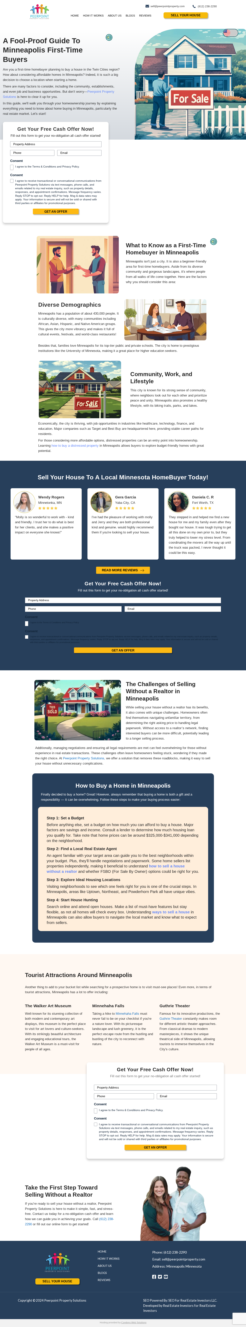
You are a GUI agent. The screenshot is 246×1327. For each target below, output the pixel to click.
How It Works (93, 15)
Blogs (130, 15)
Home (75, 15)
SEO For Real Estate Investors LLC (192, 1300)
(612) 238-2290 (175, 1252)
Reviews (145, 15)
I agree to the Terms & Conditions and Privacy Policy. (47, 166)
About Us (114, 15)
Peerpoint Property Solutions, (84, 758)
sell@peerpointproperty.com (183, 1259)
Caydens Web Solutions (133, 1322)
